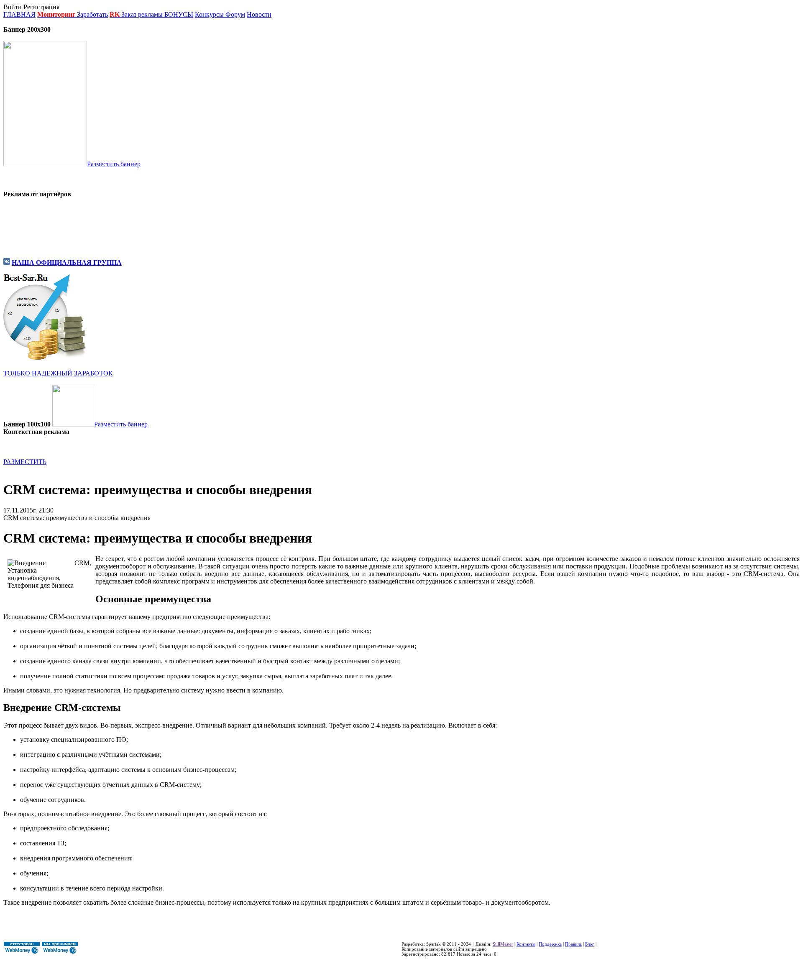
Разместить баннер (114, 163)
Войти (12, 6)
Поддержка (550, 943)
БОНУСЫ (178, 14)
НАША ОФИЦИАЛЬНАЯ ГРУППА (67, 262)
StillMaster (503, 943)
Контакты (526, 943)
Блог (589, 943)
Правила (573, 943)
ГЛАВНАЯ (19, 14)
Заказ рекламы (142, 14)
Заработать (92, 14)
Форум (235, 14)
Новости (259, 14)
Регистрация (41, 6)
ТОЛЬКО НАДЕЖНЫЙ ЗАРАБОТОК (58, 373)
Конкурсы (209, 14)
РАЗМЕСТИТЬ (24, 461)
